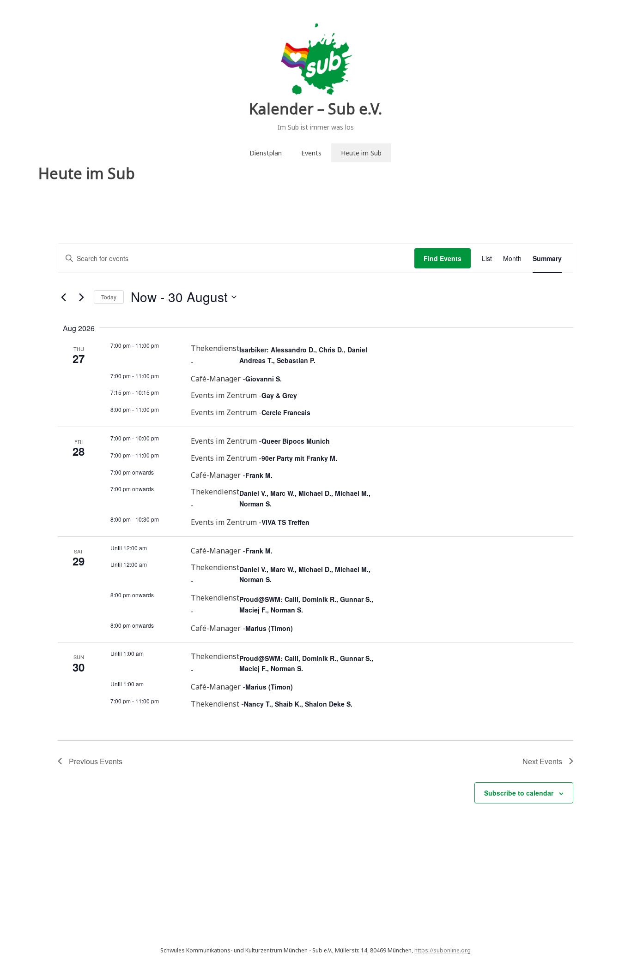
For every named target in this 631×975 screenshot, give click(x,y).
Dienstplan (265, 153)
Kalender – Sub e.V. (315, 109)
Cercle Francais (285, 412)
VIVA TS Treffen (285, 522)
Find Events (442, 258)
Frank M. (259, 475)
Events (311, 153)
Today (108, 297)
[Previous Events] (63, 297)
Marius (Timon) (269, 628)
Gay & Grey (279, 395)
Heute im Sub (361, 153)
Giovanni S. (263, 378)
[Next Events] (81, 297)
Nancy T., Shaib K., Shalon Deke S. (298, 703)
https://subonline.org (442, 950)
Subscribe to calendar (518, 792)
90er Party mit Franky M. (299, 458)
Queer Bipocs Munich (295, 441)
